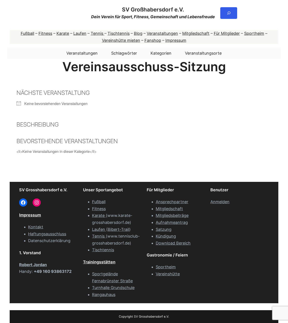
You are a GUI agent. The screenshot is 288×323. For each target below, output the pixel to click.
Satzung (163, 229)
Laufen (79, 33)
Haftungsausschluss (47, 234)
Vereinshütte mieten (121, 40)
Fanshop (152, 40)
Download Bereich (173, 243)
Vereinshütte (168, 274)
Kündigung (166, 236)
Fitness (45, 33)
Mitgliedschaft (195, 33)
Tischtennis (119, 33)
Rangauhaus (103, 294)
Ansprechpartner (172, 201)
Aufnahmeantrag (172, 222)
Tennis (97, 33)
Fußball (27, 33)
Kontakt (35, 227)
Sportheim (254, 33)
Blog (138, 33)
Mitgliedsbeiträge (172, 215)
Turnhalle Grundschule (113, 287)
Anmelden (220, 201)
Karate (62, 33)
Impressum (175, 40)
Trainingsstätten (99, 262)
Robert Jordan (33, 264)
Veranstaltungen (162, 33)
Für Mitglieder (227, 33)
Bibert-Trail (118, 229)
